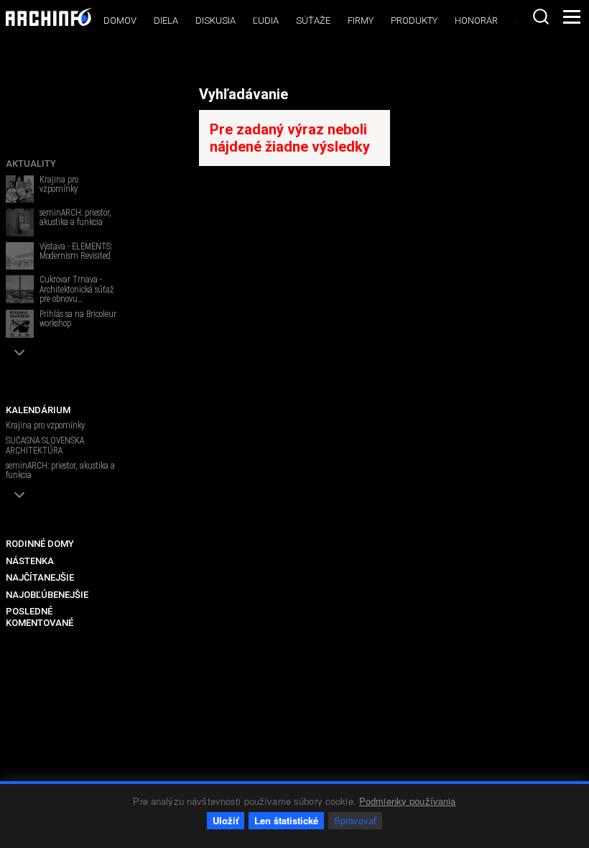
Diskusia (215, 20)
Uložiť (225, 820)
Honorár (476, 20)
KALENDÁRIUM (38, 410)
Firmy (361, 20)
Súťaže (313, 20)
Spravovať (355, 820)
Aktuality (31, 163)
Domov (119, 20)
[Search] (541, 16)
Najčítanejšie (40, 577)
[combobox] (541, 16)
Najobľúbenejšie (47, 594)
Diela (166, 20)
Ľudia (266, 20)
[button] (20, 352)
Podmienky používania (407, 801)
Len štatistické (286, 820)
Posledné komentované (39, 617)
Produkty (414, 20)
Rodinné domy (40, 543)
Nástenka (30, 561)
